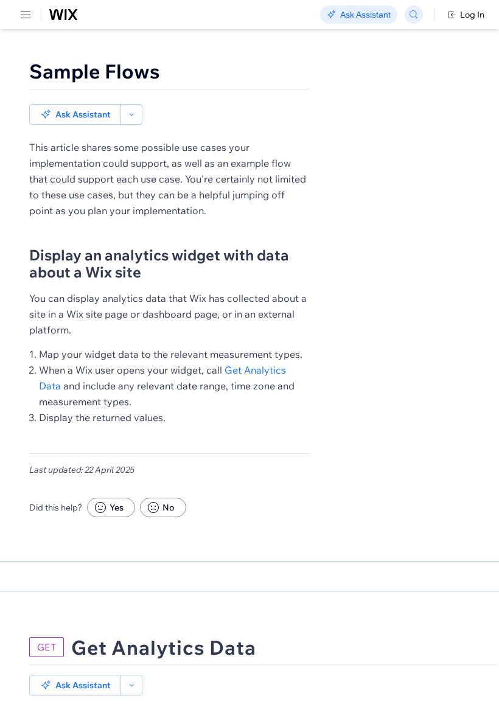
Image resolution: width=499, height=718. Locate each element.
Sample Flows (94, 71)
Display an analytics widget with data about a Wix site (159, 263)
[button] (75, 114)
